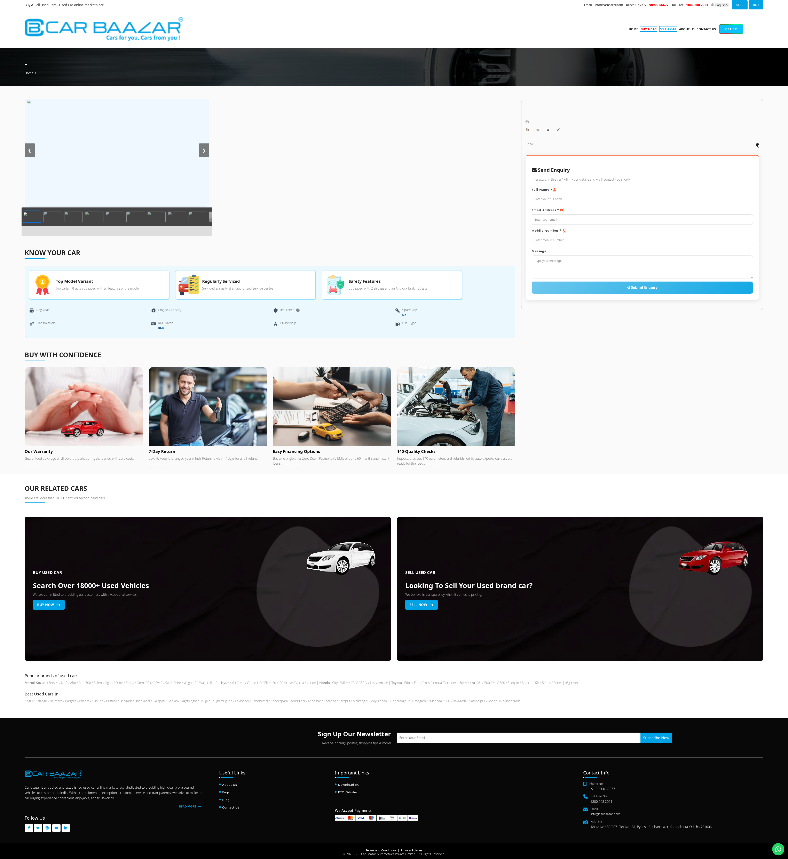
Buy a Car (757, 20)
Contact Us (706, 29)
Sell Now (419, 604)
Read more (33, 463)
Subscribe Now (656, 737)
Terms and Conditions (381, 850)
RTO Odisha (347, 792)
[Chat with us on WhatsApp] (778, 849)
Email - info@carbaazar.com (603, 5)
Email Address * (545, 210)
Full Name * (542, 189)
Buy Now (46, 604)
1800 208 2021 (601, 801)
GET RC (731, 29)
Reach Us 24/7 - (647, 5)
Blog (226, 800)
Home (633, 29)
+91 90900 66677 (602, 789)
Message (539, 251)
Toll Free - (690, 5)
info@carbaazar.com (605, 814)
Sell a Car (757, 26)
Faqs (226, 792)
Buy (756, 5)
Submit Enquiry (644, 287)
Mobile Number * (547, 230)
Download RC (348, 784)
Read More (188, 806)
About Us (686, 29)
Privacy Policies (411, 850)
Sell (739, 5)
